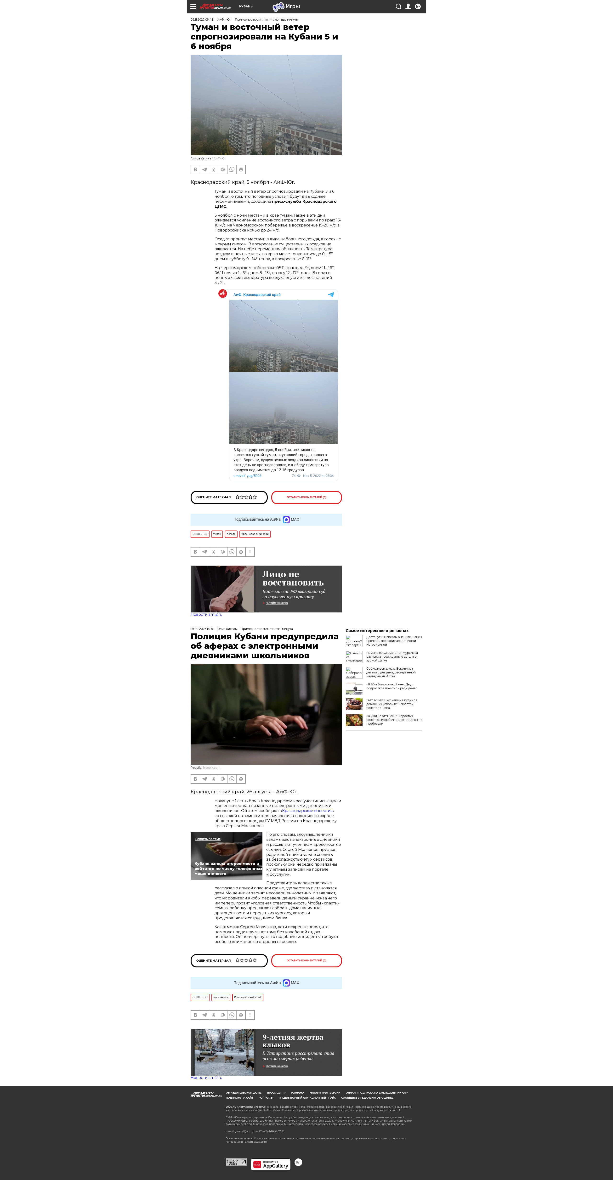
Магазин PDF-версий (325, 1092)
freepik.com (212, 767)
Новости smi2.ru (206, 614)
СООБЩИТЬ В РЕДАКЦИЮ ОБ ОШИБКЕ (367, 1097)
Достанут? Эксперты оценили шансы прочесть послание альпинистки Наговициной (394, 640)
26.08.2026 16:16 (202, 629)
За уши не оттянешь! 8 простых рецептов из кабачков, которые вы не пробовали (394, 719)
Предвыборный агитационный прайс (307, 1097)
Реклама (297, 1092)
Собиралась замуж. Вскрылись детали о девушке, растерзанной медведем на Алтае (391, 672)
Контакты (266, 1097)
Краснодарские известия (307, 810)
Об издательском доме (243, 1092)
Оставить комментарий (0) (306, 497)
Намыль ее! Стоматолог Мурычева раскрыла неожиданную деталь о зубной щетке (392, 656)
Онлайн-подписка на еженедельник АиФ (377, 1092)
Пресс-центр (276, 1092)
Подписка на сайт (239, 1097)
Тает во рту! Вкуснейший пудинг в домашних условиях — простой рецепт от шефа (391, 704)
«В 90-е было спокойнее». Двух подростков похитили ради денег (391, 686)
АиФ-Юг (220, 158)
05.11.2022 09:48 (202, 19)
